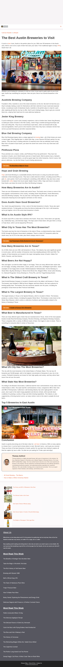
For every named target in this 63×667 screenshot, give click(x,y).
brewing (37, 137)
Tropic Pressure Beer (9, 588)
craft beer (37, 444)
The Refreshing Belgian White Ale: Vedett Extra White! (20, 642)
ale (5, 179)
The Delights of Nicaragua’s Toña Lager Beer (23, 520)
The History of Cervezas (10, 637)
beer (9, 43)
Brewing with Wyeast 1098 (11, 573)
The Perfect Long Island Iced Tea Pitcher (15, 651)
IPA (59, 45)
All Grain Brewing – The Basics (13, 475)
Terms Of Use (32, 663)
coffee (11, 181)
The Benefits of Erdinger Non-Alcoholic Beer (16, 559)
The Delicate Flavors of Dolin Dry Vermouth (16, 622)
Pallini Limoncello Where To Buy (13, 613)
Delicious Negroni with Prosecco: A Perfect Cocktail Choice (21, 602)
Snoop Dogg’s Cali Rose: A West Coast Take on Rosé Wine (21, 656)
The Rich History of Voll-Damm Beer (14, 568)
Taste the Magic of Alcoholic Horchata (14, 563)
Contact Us (39, 663)
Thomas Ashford (18, 456)
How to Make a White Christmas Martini (16, 478)
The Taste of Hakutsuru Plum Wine (14, 583)
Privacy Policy (24, 663)
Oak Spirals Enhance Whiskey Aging (22, 503)
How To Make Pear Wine (10, 592)
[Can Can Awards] (4, 26)
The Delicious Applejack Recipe (13, 618)
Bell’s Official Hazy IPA (10, 578)
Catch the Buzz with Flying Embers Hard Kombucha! (19, 627)
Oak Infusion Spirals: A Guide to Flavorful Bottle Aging (26, 512)
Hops (3, 175)
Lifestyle (15, 32)
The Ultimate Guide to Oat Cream (21, 495)
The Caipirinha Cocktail (10, 647)
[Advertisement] (31, 12)
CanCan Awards (6, 32)
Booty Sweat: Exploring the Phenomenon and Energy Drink (21, 597)
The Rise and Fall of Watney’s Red (14, 632)
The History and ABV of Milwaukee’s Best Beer (24, 487)
